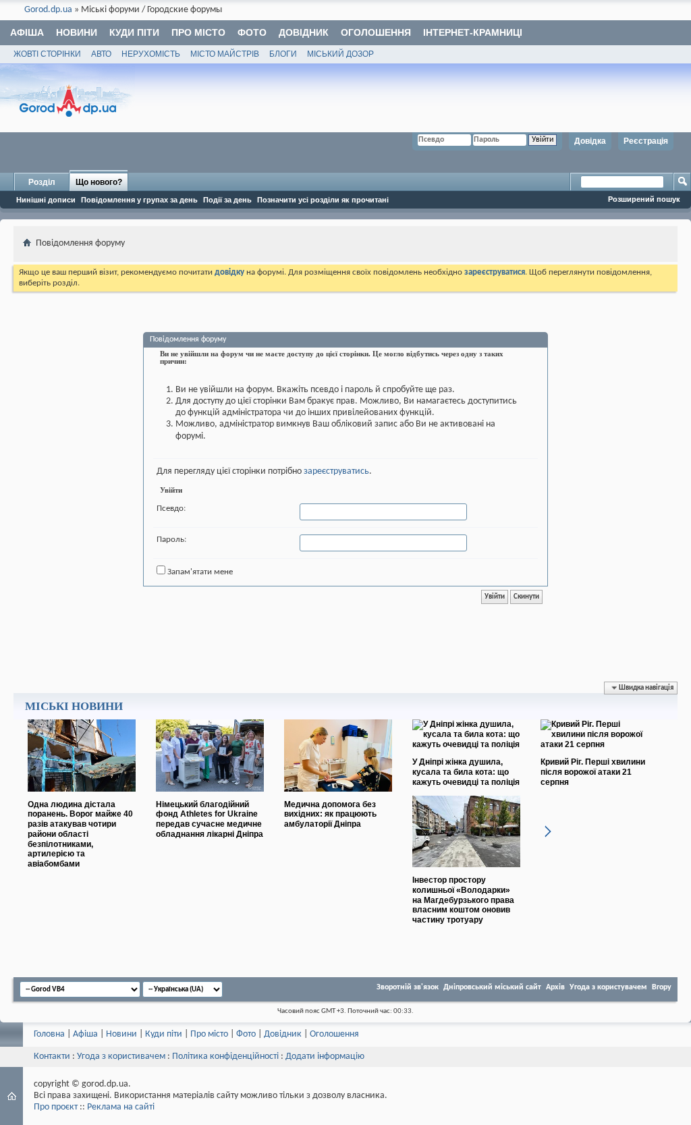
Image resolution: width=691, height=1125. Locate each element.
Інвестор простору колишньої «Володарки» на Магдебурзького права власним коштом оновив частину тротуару (463, 900)
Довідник (304, 32)
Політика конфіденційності (225, 1056)
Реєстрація (646, 141)
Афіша (27, 32)
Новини (76, 32)
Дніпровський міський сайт (492, 987)
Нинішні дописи (46, 200)
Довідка (590, 141)
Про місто (198, 32)
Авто (101, 54)
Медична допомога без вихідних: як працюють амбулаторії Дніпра (330, 814)
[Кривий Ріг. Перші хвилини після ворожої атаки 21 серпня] (594, 744)
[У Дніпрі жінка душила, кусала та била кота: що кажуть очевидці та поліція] (466, 744)
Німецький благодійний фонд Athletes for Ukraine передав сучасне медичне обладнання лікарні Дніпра (209, 819)
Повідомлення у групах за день (139, 200)
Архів (555, 987)
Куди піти (134, 32)
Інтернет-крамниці (472, 32)
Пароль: (171, 539)
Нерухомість (150, 54)
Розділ (41, 182)
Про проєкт (56, 1107)
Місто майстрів (224, 54)
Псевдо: (171, 508)
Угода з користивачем (121, 1056)
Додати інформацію (324, 1056)
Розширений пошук (644, 199)
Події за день (227, 200)
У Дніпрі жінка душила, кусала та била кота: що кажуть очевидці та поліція (466, 772)
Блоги (283, 54)
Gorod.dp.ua (48, 10)
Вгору (661, 987)
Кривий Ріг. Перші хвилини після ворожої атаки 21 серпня (593, 772)
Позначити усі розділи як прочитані (323, 200)
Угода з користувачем (608, 987)
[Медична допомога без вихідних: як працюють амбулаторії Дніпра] (338, 797)
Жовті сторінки (47, 54)
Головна (49, 1034)
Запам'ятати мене (199, 572)
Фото (252, 32)
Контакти (52, 1056)
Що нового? (99, 182)
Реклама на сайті (121, 1107)
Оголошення (376, 32)
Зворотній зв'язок (408, 987)
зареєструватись (336, 471)
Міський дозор (340, 54)
